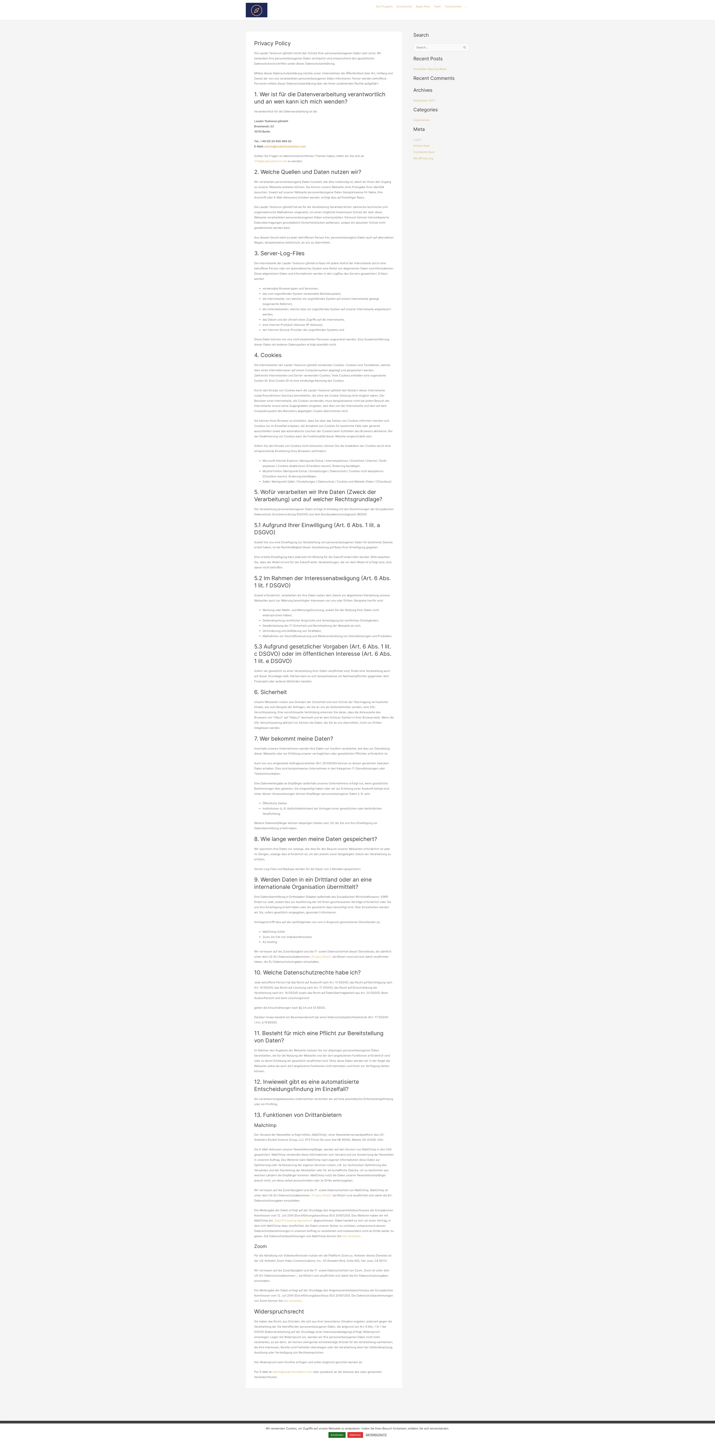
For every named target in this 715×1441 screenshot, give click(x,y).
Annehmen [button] (337, 1434)
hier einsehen (351, 1236)
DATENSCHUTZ (376, 1435)
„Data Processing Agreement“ (293, 1220)
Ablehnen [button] (355, 1434)
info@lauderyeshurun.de (270, 161)
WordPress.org (423, 158)
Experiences (421, 120)
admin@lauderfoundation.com (285, 146)
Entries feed (421, 145)
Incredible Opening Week (430, 69)
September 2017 (424, 100)
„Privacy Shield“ (321, 956)
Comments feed (423, 152)
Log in (417, 139)
